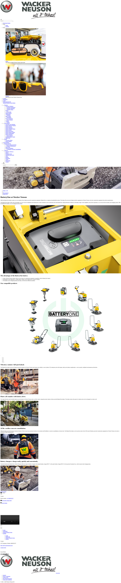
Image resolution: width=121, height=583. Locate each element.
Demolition (9, 117)
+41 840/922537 (10, 498)
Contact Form (3, 547)
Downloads (8, 160)
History (7, 152)
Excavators (9, 111)
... (3, 191)
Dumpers (8, 115)
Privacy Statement (6, 576)
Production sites (9, 153)
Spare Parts (8, 147)
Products (6, 105)
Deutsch (8, 102)
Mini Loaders (8, 116)
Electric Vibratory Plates (10, 128)
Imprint (4, 575)
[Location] (1, 554)
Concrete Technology (11, 107)
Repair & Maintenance (11, 145)
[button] (7, 101)
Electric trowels (9, 126)
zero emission (7, 123)
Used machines (6, 142)
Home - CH (5, 190)
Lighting (7, 121)
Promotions (8, 158)
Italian (14, 102)
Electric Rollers (9, 130)
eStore (7, 25)
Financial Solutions (9, 148)
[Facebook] (4, 554)
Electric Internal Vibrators (11, 125)
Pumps (8, 122)
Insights (7, 157)
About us (6, 150)
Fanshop (7, 26)
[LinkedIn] (7, 554)
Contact (4, 98)
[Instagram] (2, 554)
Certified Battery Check (10, 136)
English (4, 102)
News (7, 156)
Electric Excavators (9, 131)
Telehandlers (8, 114)
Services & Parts (7, 143)
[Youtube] (5, 554)
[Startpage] (28, 18)
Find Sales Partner (6, 23)
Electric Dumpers (9, 134)
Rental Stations (9, 141)
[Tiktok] (8, 554)
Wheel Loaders (9, 113)
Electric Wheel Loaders (10, 132)
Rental (5, 139)
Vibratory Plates (10, 109)
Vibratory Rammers (11, 108)
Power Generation (9, 118)
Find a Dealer (4, 503)
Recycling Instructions (7, 578)
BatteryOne (8, 138)
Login (4, 530)
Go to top (58, 573)
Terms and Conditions (7, 579)
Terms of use (5, 577)
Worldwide (5, 99)
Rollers (7, 110)
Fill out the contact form (7, 500)
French (11, 102)
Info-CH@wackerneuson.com (7, 545)
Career (4, 100)
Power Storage (10, 119)
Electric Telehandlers (10, 133)
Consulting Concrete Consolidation (14, 149)
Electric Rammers (9, 127)
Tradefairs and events (10, 155)
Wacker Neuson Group (7, 532)
